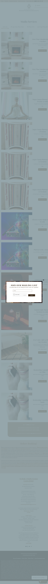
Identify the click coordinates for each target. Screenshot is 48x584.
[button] (43, 280)
